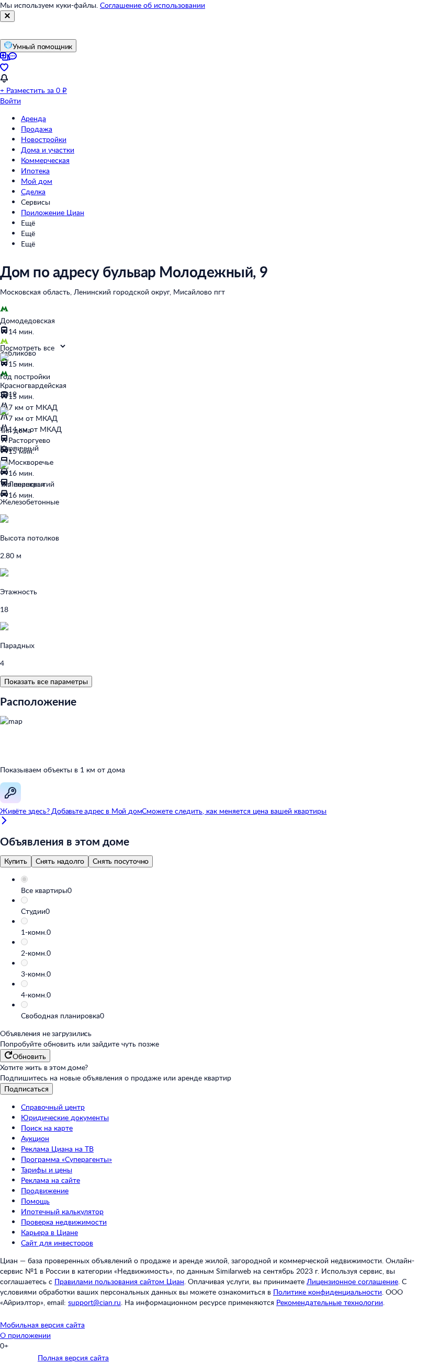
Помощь (35, 1201)
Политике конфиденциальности (327, 1292)
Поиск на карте (47, 1128)
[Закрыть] (7, 16)
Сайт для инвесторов (57, 1243)
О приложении (25, 1335)
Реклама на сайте (50, 1180)
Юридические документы (65, 1117)
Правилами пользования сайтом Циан (119, 1281)
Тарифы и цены (46, 1169)
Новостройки (43, 139)
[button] (225, 890)
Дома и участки (47, 150)
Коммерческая (45, 160)
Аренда (33, 118)
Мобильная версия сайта (42, 1325)
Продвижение (45, 1190)
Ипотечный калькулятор (62, 1211)
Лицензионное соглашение (352, 1281)
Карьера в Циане (49, 1232)
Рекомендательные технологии (329, 1302)
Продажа (36, 129)
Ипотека (35, 170)
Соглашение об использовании (152, 5)
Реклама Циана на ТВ (57, 1149)
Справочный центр (53, 1107)
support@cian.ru (94, 1302)
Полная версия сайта (73, 1357)
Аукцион (35, 1138)
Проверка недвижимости (64, 1222)
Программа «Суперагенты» (66, 1159)
